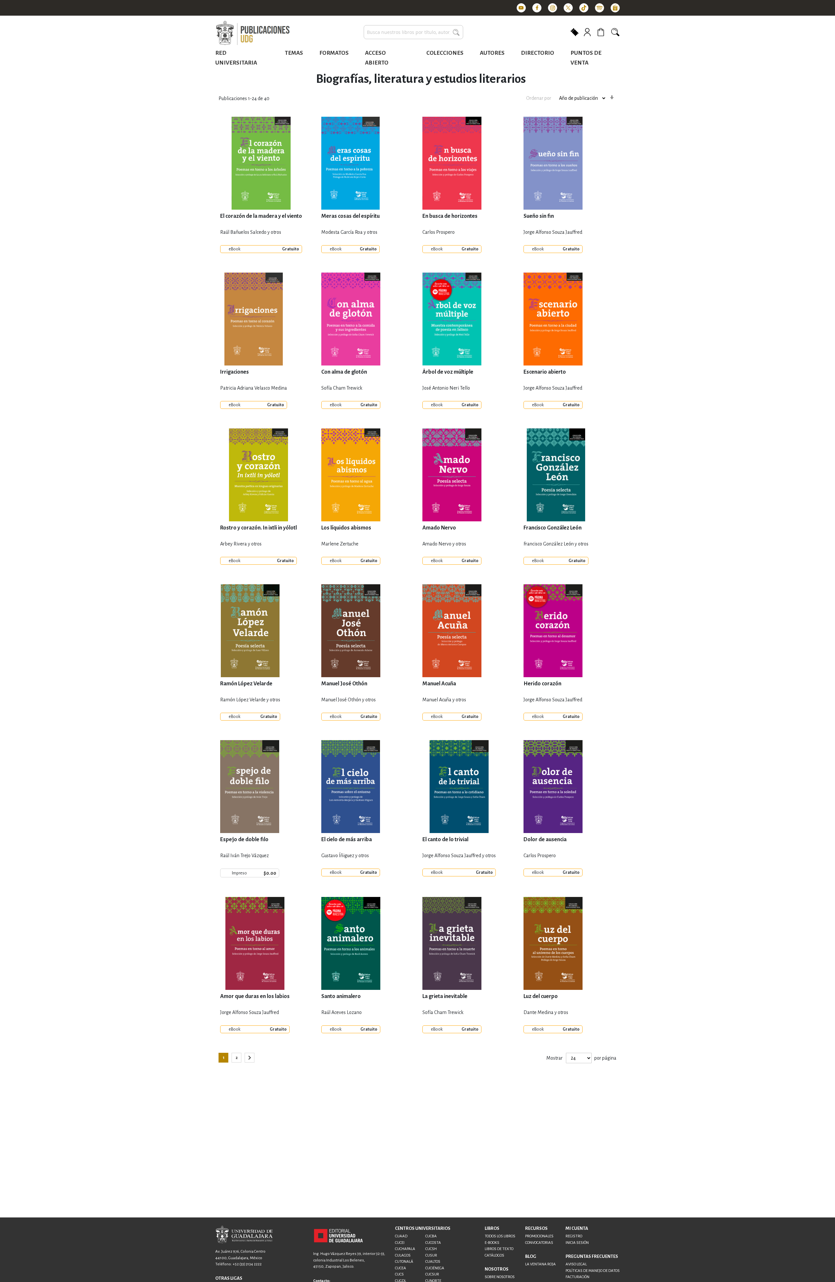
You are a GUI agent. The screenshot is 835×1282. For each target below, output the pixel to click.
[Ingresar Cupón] (574, 31)
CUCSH (431, 1249)
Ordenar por (538, 98)
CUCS (399, 1274)
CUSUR (431, 1255)
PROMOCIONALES (539, 1236)
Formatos (334, 53)
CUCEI (399, 1243)
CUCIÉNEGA (434, 1268)
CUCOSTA (433, 1243)
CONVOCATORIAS (539, 1243)
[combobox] (413, 32)
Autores (492, 53)
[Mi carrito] (602, 32)
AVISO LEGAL (576, 1264)
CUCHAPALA (405, 1249)
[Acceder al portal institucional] (338, 1235)
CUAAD (401, 1236)
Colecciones (444, 53)
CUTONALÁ (404, 1262)
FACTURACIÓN (577, 1277)
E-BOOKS (492, 1243)
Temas (294, 53)
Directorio (537, 53)
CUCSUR (432, 1274)
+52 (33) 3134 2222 (247, 1264)
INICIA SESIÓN (577, 1243)
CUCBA (431, 1236)
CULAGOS (403, 1255)
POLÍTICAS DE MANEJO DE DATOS (593, 1271)
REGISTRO (574, 1236)
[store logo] (252, 33)
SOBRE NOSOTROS (500, 1277)
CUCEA (400, 1268)
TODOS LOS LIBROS (500, 1236)
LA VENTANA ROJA (540, 1264)
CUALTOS (432, 1262)
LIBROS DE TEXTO (499, 1249)
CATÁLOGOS (494, 1255)
